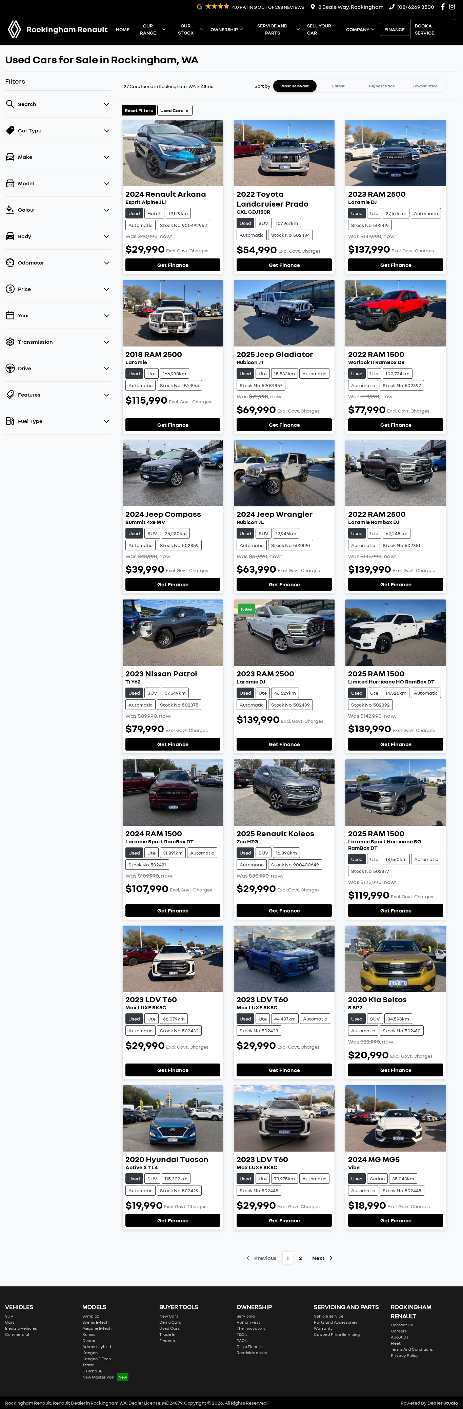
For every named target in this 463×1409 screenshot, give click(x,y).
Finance (394, 29)
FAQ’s (242, 1340)
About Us (399, 1337)
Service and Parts (272, 29)
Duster (89, 1340)
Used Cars (169, 1328)
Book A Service (424, 29)
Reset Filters (139, 110)
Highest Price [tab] (382, 85)
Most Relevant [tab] (295, 85)
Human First (248, 1322)
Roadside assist (252, 1352)
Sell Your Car (319, 29)
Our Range (148, 29)
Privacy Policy (405, 1355)
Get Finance (172, 264)
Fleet (396, 1343)
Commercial (17, 1334)
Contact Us (402, 1324)
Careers (399, 1330)
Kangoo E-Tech (96, 1358)
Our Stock (186, 29)
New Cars (168, 1316)
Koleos (88, 1334)
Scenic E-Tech (95, 1322)
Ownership (224, 29)
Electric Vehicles (21, 1328)
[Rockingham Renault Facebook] (444, 6)
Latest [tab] (338, 85)
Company (357, 29)
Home (122, 29)
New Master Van (98, 1377)
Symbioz (90, 1316)
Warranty (323, 1328)
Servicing (246, 1316)
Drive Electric (250, 1346)
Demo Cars (170, 1322)
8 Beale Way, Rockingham (351, 6)
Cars (10, 1322)
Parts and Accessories (335, 1322)
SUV (9, 1316)
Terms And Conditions (412, 1349)
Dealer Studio (442, 1403)
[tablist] (360, 86)
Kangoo (90, 1352)
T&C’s (242, 1334)
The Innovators (251, 1328)
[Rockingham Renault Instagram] (453, 6)
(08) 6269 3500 (415, 6)
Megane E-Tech (97, 1328)
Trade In (167, 1334)
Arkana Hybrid (96, 1346)
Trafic (88, 1364)
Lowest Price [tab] (425, 85)
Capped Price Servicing (337, 1334)
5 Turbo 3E (92, 1370)
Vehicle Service (328, 1316)
